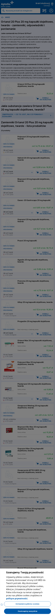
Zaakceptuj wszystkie (27, 611)
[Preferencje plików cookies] (2, 604)
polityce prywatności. (17, 598)
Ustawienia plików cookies (27, 604)
